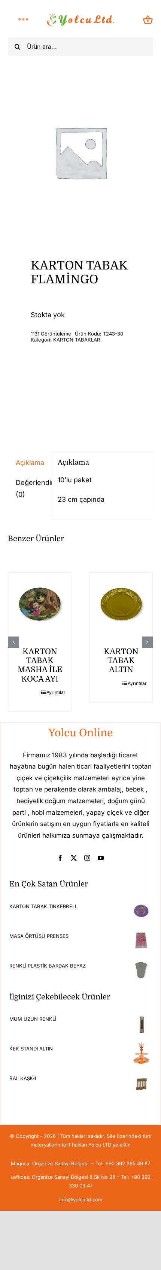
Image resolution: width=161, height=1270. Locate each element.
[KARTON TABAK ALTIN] (121, 604)
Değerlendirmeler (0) (31, 488)
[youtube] (101, 858)
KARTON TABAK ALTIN (121, 660)
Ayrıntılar (56, 692)
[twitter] (74, 858)
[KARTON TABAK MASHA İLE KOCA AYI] (39, 604)
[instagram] (87, 858)
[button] (13, 642)
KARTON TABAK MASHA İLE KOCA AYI (40, 665)
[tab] (27, 463)
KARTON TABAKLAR (76, 340)
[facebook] (60, 858)
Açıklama (30, 462)
